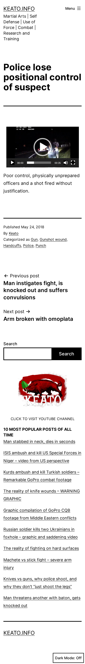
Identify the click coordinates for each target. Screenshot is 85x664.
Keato (14, 233)
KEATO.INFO (19, 8)
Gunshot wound (53, 239)
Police (28, 245)
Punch (41, 245)
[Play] (12, 162)
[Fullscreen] (73, 162)
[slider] (39, 163)
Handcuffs (12, 245)
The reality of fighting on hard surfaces (41, 548)
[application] (42, 147)
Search (10, 343)
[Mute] (65, 162)
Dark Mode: (65, 658)
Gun (34, 239)
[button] (43, 147)
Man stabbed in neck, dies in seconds (39, 441)
